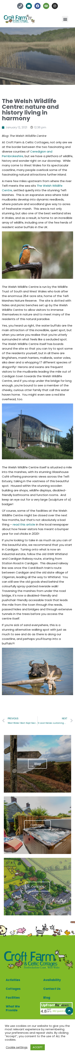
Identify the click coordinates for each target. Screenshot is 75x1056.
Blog (46, 998)
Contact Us (52, 989)
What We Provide (13, 1008)
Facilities (13, 998)
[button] (65, 19)
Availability (52, 980)
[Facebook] (37, 6)
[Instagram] (55, 6)
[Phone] (20, 6)
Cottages (13, 989)
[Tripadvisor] (46, 6)
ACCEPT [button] (37, 1047)
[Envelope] (29, 6)
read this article (24, 524)
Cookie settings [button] (17, 1047)
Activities (13, 980)
